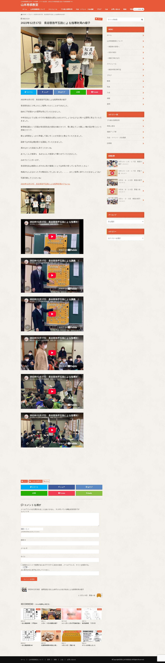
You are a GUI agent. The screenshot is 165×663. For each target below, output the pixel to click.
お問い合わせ (115, 9)
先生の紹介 (112, 52)
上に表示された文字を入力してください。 (36, 570)
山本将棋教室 (29, 4)
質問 (108, 104)
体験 (108, 98)
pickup (47, 481)
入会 (106, 9)
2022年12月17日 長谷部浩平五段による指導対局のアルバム (45, 184)
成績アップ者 (111, 132)
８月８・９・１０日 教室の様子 (130, 181)
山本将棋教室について (37, 9)
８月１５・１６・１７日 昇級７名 (130, 172)
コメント (25, 511)
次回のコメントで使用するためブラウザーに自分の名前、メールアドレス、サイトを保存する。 (56, 565)
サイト (23, 556)
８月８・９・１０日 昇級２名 (129, 190)
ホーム (25, 9)
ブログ (99, 9)
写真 (131, 9)
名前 (23, 540)
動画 (124, 9)
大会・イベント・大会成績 (84, 9)
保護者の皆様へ (114, 46)
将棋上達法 (111, 126)
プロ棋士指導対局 (66, 9)
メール (24, 548)
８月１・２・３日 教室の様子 (129, 200)
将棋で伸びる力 (114, 58)
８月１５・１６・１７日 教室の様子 (130, 163)
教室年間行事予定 (115, 69)
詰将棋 (109, 143)
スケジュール (52, 9)
